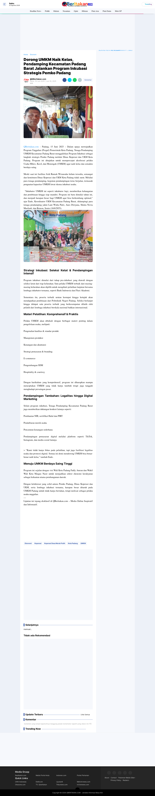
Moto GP (118, 11)
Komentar (88, 80)
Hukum (56, 11)
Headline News (35, 11)
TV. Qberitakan (41, 785)
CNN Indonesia (20, 782)
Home (26, 54)
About (107, 778)
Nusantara (66, 11)
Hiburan (85, 11)
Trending (148, 4)
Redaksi (126, 780)
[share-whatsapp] (75, 80)
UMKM (83, 543)
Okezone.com (20, 785)
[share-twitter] (70, 80)
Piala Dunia (107, 11)
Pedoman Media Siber (126, 778)
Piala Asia (95, 11)
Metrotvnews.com (83, 782)
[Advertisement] (77, 32)
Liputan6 (59, 782)
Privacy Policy (116, 780)
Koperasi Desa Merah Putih (54, 543)
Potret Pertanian (83, 775)
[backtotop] (77, 789)
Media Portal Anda (42, 775)
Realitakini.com (20, 775)
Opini (76, 11)
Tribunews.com (62, 785)
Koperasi (37, 543)
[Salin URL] (80, 80)
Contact (114, 778)
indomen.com (61, 775)
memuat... (28, 629)
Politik (47, 11)
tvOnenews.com (83, 785)
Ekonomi (28, 543)
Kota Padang (73, 543)
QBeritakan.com (31, 146)
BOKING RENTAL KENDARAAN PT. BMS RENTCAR (115, 50)
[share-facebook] (64, 80)
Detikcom (39, 782)
